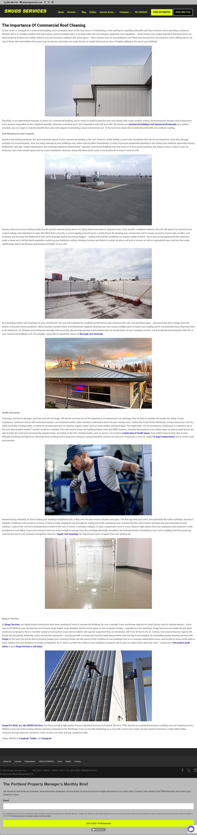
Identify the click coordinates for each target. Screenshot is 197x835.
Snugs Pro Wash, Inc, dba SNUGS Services (22, 725)
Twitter (33, 738)
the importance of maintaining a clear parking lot (100, 30)
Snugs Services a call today (29, 646)
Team (59, 761)
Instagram (47, 738)
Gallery (93, 12)
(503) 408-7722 (182, 12)
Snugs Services (12, 624)
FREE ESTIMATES (161, 12)
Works (68, 761)
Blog (84, 12)
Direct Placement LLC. (23, 774)
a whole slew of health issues (136, 433)
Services (71, 12)
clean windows (155, 30)
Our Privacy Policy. (45, 816)
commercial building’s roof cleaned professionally (152, 124)
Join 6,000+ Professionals (98, 823)
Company (124, 12)
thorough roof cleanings (91, 334)
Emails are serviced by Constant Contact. (25, 816)
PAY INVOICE (141, 12)
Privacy (77, 761)
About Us (7, 761)
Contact (17, 761)
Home (61, 12)
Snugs (5, 639)
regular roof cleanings (67, 534)
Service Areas (106, 12)
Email (6, 800)
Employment (30, 761)
